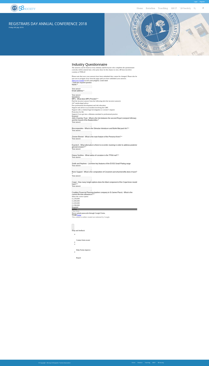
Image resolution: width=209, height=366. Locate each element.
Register (202, 1)
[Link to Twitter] (203, 8)
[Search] (194, 8)
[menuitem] (196, 1)
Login (195, 1)
